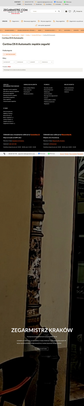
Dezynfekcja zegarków (9, 97)
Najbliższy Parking (7, 113)
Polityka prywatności (49, 101)
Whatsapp (52, 153)
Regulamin (46, 103)
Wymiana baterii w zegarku (10, 95)
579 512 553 (52, 144)
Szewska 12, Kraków (18, 140)
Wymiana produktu (28, 93)
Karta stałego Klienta (29, 88)
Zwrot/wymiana (48, 93)
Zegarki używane (7, 121)
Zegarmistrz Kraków (8, 123)
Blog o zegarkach (7, 117)
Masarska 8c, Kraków (58, 140)
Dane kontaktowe (7, 111)
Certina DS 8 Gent (36, 35)
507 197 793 (12, 144)
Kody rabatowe (28, 90)
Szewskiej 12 (35, 134)
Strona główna (6, 35)
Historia (62, 154)
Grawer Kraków (7, 119)
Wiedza (66, 154)
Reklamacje (47, 91)
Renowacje (80, 154)
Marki (22, 35)
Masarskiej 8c (66, 134)
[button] (59, 11)
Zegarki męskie (15, 35)
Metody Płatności (48, 90)
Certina (28, 35)
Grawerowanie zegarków (9, 101)
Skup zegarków (7, 99)
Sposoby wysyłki (48, 88)
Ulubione (66, 91)
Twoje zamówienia (69, 88)
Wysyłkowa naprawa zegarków (11, 91)
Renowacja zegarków (8, 93)
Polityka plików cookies (50, 99)
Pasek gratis (27, 91)
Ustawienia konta (68, 90)
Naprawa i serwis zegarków (10, 89)
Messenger (42, 153)
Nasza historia (7, 115)
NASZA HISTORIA (42, 348)
